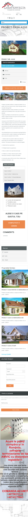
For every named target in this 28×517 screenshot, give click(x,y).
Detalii (6, 294)
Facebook (6, 252)
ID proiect (8, 363)
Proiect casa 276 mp (9, 346)
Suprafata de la (10, 374)
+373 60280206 (6, 14)
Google (6, 260)
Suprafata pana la (10, 379)
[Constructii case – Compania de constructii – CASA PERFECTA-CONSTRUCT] (13, 5)
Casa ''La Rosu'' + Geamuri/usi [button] (11, 174)
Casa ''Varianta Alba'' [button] (9, 180)
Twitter (5, 256)
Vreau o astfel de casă (14, 88)
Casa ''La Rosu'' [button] (7, 171)
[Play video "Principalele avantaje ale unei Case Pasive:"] (21, 96)
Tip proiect (9, 369)
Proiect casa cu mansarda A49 (12, 318)
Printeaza (24, 82)
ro (17, 14)
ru (21, 14)
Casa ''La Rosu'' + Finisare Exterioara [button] (12, 177)
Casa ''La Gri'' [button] (7, 167)
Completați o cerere (14, 224)
